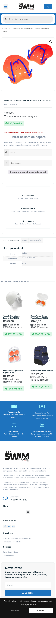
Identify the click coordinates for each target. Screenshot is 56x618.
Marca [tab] (24, 240)
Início (4, 28)
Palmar (23, 28)
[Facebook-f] (5, 526)
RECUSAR (15, 610)
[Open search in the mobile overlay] (28, 19)
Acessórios (15, 28)
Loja (8, 28)
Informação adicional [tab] (11, 240)
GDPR (33, 604)
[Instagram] (9, 526)
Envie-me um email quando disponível (28, 172)
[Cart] (48, 6)
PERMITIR (41, 610)
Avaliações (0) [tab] (35, 240)
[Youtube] (13, 526)
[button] (6, 6)
